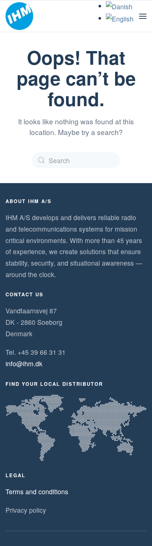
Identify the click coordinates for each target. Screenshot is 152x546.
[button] (142, 16)
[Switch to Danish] (119, 5)
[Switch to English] (120, 18)
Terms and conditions (37, 491)
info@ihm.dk (24, 363)
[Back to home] (19, 16)
